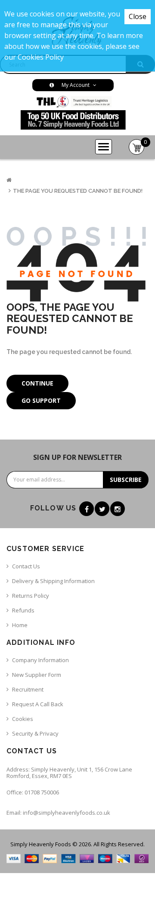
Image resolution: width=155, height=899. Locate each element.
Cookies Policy (41, 57)
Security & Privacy (35, 733)
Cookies (22, 719)
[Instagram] (117, 508)
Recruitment (27, 689)
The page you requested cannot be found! (78, 191)
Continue (37, 383)
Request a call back (37, 704)
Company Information (40, 660)
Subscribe (126, 479)
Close (137, 16)
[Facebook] (86, 508)
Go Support (41, 400)
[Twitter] (102, 508)
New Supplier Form (36, 675)
